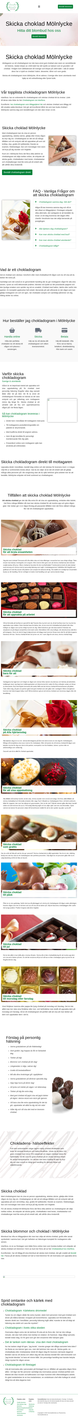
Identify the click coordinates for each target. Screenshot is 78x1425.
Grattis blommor (21, 1402)
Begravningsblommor (23, 1408)
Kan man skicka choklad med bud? (54, 234)
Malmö (30, 1408)
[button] (39, 7)
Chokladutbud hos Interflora (63, 1249)
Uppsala (31, 1409)
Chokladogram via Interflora (33, 100)
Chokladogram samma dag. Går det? (55, 202)
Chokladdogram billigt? (49, 246)
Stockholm (32, 1404)
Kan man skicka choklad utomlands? (55, 240)
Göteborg (31, 1406)
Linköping (31, 1411)
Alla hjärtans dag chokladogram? (53, 229)
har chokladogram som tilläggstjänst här (26, 104)
